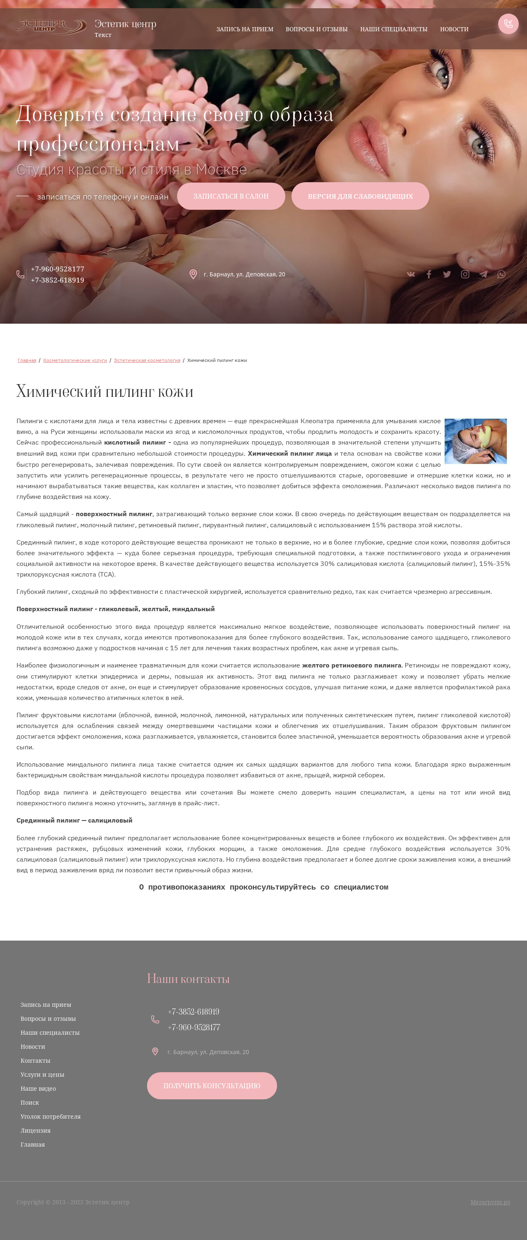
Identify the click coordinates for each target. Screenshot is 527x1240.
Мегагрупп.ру (491, 1202)
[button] (508, 24)
